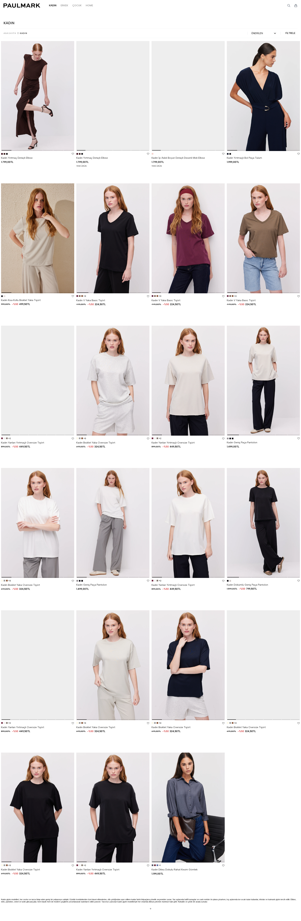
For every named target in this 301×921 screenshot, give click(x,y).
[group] (37, 96)
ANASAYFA (9, 33)
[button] (6, 292)
